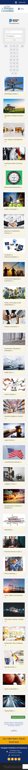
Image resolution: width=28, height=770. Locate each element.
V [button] (10, 65)
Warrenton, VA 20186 (15, 747)
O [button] (17, 55)
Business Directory (9, 718)
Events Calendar (19, 718)
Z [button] (15, 69)
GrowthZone (20, 763)
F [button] (17, 45)
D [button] (11, 45)
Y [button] (12, 69)
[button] (18, 712)
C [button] (17, 42)
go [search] (14, 35)
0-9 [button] (6, 42)
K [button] (14, 52)
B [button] (14, 42)
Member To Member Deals (16, 719)
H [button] (14, 48)
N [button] (14, 55)
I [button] (17, 48)
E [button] (14, 45)
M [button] (10, 55)
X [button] (17, 65)
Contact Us (17, 721)
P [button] (10, 59)
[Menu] (20, 2)
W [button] (14, 65)
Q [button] (14, 59)
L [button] (17, 52)
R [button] (17, 59)
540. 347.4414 (15, 751)
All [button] (22, 42)
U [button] (17, 62)
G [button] (11, 48)
